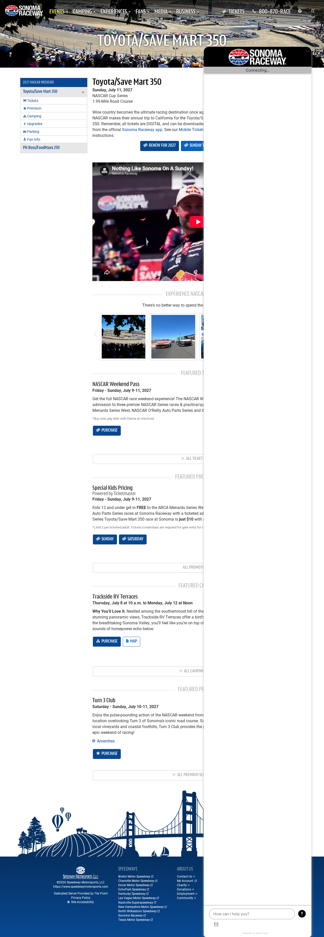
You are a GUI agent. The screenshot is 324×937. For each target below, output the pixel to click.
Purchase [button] (109, 430)
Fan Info (33, 139)
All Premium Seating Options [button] (200, 775)
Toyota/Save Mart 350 (126, 82)
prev (95, 332)
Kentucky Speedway (132, 893)
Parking (33, 131)
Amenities (105, 740)
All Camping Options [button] (200, 671)
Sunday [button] (107, 539)
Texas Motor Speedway (134, 920)
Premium (34, 108)
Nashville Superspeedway (135, 902)
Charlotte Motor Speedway (136, 881)
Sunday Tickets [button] (201, 145)
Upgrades (34, 123)
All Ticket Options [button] (200, 459)
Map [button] (133, 641)
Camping (34, 116)
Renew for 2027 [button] (162, 145)
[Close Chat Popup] (307, 52)
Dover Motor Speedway (134, 885)
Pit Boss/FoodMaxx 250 (41, 148)
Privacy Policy (80, 898)
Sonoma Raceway (130, 915)
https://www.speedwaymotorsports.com (80, 886)
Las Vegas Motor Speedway (137, 898)
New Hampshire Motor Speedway (141, 907)
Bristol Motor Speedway (134, 876)
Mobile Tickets (192, 129)
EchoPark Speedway (132, 889)
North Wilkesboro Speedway (137, 911)
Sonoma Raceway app (142, 129)
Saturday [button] (135, 539)
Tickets (32, 100)
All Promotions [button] (196, 567)
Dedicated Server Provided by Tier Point (81, 893)
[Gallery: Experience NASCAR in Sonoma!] (123, 336)
